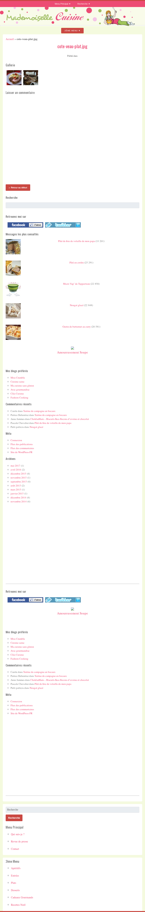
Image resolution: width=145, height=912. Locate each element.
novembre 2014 (19, 501)
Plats (13, 883)
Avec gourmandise (20, 389)
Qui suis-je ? (17, 834)
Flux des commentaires (22, 448)
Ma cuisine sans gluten (22, 385)
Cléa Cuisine (17, 393)
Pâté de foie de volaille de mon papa (76, 241)
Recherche (82, 4)
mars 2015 (16, 489)
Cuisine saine (17, 381)
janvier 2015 (17, 493)
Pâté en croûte (76, 262)
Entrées (15, 875)
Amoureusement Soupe (72, 352)
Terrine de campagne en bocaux (39, 411)
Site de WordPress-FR (21, 452)
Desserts (15, 890)
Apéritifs (15, 868)
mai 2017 (15, 465)
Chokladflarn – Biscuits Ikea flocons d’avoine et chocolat (59, 419)
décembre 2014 (18, 497)
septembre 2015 (19, 481)
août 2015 (16, 485)
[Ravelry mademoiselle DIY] (62, 227)
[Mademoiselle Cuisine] (72, 24)
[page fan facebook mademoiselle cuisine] (24, 227)
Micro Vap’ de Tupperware (76, 283)
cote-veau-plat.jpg (72, 46)
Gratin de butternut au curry (76, 326)
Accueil (10, 39)
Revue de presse (19, 841)
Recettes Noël (18, 905)
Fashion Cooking (19, 397)
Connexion (16, 440)
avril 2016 (16, 469)
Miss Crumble (18, 377)
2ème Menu (71, 31)
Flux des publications (22, 444)
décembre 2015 (18, 473)
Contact (15, 849)
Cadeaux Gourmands (22, 897)
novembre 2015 (19, 477)
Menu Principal (61, 4)
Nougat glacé (76, 305)
